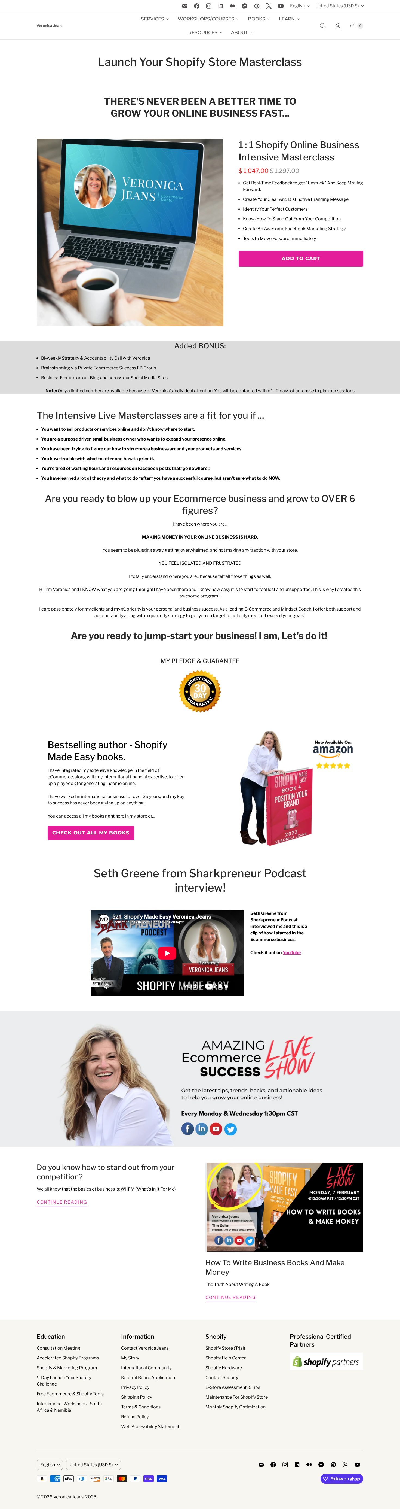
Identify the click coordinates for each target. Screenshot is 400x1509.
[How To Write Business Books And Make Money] (284, 1207)
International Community (146, 1367)
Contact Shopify (221, 1377)
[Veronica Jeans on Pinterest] (257, 6)
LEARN (287, 19)
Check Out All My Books (91, 833)
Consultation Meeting (58, 1348)
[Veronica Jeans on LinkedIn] (221, 6)
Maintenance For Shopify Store (236, 1397)
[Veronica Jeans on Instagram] (209, 6)
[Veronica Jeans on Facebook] (197, 6)
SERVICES (152, 19)
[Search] (322, 25)
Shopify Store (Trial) (225, 1348)
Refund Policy (135, 1416)
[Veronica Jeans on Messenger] (245, 6)
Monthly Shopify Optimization (235, 1407)
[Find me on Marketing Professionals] (326, 1375)
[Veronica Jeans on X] (269, 6)
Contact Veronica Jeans (144, 1348)
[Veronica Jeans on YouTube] (281, 6)
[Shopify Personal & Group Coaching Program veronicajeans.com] (130, 232)
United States (337, 5)
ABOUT (239, 32)
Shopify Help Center (225, 1358)
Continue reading (62, 1202)
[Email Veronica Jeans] (185, 6)
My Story (130, 1358)
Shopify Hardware (223, 1367)
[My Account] (337, 25)
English (297, 5)
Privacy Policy (135, 1387)
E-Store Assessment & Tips (232, 1387)
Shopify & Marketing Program (67, 1367)
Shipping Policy (136, 1397)
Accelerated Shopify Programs (68, 1358)
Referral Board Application (148, 1377)
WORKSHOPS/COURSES (206, 19)
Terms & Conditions (141, 1407)
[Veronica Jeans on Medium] (233, 6)
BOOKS (256, 19)
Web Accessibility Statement (150, 1426)
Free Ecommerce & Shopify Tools (70, 1393)
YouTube (292, 952)
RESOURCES (202, 32)
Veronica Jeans (68, 1496)
